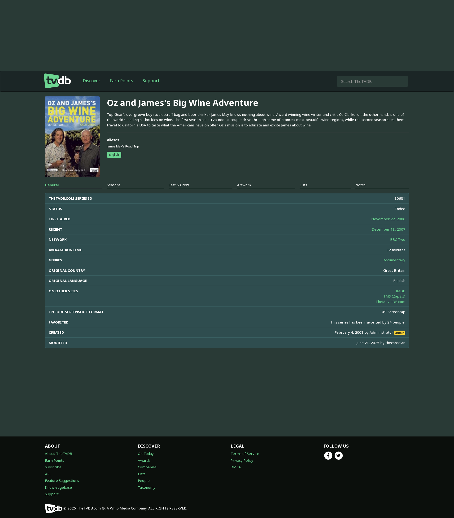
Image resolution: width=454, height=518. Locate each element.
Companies (147, 467)
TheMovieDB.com (390, 301)
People (144, 480)
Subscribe (53, 467)
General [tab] (52, 184)
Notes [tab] (360, 184)
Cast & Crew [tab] (179, 184)
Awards (144, 460)
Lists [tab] (303, 184)
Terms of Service (245, 453)
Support (151, 80)
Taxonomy (146, 487)
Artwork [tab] (244, 184)
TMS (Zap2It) (394, 296)
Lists (141, 473)
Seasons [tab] (113, 184)
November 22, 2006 (388, 218)
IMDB (400, 291)
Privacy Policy (242, 460)
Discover (91, 80)
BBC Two (397, 239)
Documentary (394, 260)
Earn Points (121, 80)
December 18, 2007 (388, 229)
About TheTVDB (58, 453)
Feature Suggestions (62, 480)
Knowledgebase (58, 487)
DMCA (236, 467)
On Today (146, 453)
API (48, 473)
